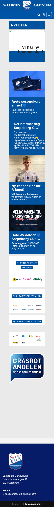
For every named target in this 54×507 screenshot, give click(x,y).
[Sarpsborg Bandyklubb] (27, 5)
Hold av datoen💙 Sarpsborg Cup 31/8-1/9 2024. (26, 239)
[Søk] (38, 14)
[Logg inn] (44, 14)
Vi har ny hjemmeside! (30, 49)
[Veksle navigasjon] (49, 14)
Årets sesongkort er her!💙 (26, 103)
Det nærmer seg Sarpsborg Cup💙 (27, 127)
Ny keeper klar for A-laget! (26, 188)
